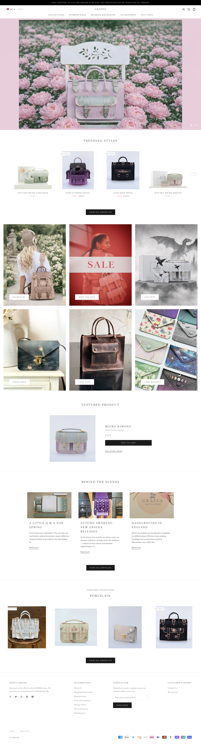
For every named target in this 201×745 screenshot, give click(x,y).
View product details (113, 451)
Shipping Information (83, 692)
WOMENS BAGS (77, 15)
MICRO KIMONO (118, 426)
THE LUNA (184, 122)
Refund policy (80, 713)
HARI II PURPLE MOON (78, 193)
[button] (10, 9)
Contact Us (172, 688)
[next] (193, 173)
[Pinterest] (27, 696)
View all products (100, 212)
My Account (173, 692)
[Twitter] (16, 696)
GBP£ (20, 9)
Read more (34, 547)
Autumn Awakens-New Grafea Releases (97, 527)
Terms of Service (81, 709)
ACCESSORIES (128, 15)
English (24, 731)
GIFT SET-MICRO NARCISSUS (33, 193)
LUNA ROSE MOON (123, 193)
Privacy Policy (80, 704)
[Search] (189, 9)
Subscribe (122, 705)
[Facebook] (10, 696)
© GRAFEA (14, 737)
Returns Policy (80, 696)
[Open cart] (194, 9)
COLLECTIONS (56, 15)
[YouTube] (33, 696)
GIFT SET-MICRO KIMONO (168, 193)
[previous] (7, 173)
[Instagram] (21, 696)
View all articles (100, 568)
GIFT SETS (147, 15)
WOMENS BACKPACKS (103, 15)
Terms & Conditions (82, 700)
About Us (78, 688)
